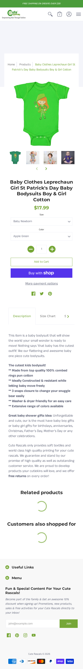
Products (25, 64)
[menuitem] (50, 14)
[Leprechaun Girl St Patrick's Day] (15, 157)
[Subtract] (30, 249)
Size (42, 214)
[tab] (22, 316)
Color (41, 229)
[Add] (52, 249)
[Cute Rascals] (14, 14)
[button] (50, 14)
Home (11, 64)
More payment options (41, 283)
